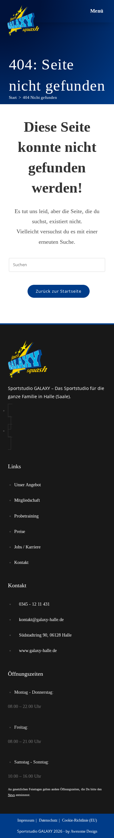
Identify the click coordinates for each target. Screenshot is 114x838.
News (11, 795)
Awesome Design (84, 831)
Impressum (25, 820)
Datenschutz (48, 820)
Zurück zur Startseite (58, 291)
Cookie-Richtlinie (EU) (79, 820)
